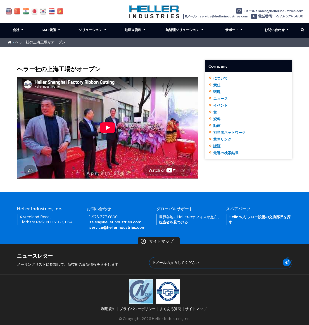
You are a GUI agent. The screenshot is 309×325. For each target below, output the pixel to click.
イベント (220, 105)
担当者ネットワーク (229, 132)
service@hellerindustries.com (117, 227)
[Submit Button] (287, 262)
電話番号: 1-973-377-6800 (280, 16)
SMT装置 (49, 30)
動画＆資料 (134, 30)
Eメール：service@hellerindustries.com (216, 16)
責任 (217, 85)
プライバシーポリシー (137, 309)
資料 (217, 119)
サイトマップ (158, 241)
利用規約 (108, 309)
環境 (217, 92)
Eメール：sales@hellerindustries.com (273, 11)
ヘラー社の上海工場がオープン (40, 42)
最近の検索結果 (226, 153)
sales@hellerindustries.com (115, 222)
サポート (232, 30)
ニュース (220, 98)
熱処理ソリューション (183, 30)
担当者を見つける (173, 222)
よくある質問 (170, 309)
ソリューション (91, 30)
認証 (217, 146)
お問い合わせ (275, 30)
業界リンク (222, 139)
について (220, 78)
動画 (217, 126)
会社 (16, 30)
